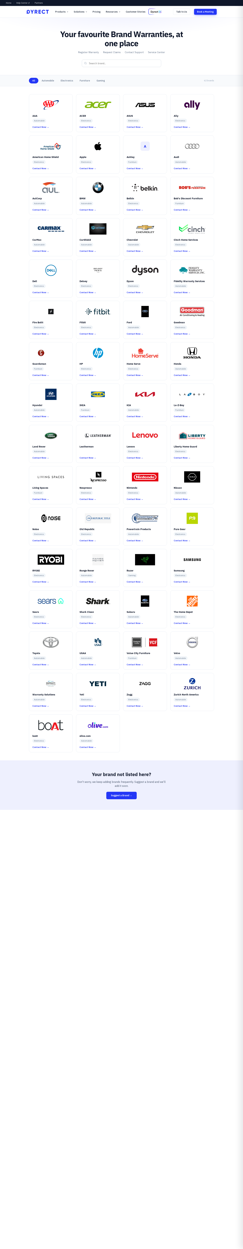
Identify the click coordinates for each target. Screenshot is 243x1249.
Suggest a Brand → (121, 795)
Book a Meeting (205, 11)
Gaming (101, 80)
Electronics (67, 80)
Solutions (79, 11)
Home (8, 3)
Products (60, 11)
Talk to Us (181, 11)
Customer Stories (135, 11)
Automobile (48, 80)
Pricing (97, 11)
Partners (39, 3)
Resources (112, 11)
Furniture (85, 80)
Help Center (21, 3)
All (33, 80)
